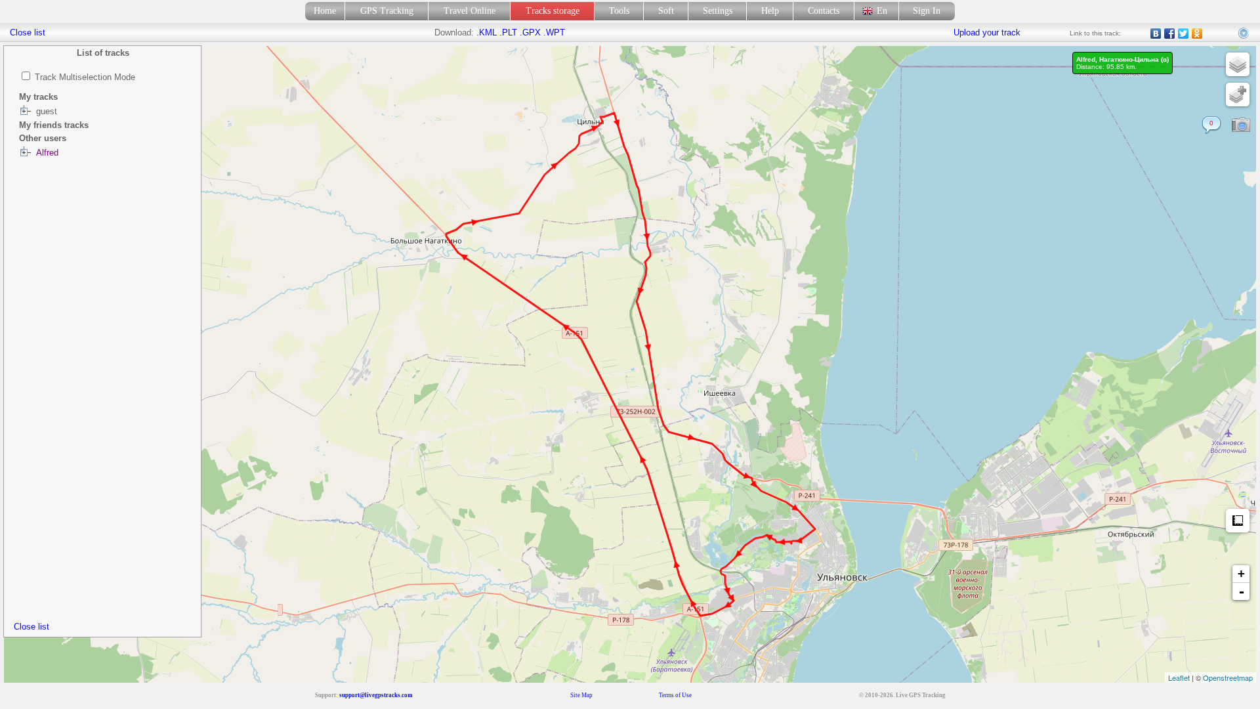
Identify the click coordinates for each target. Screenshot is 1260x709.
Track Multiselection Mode (85, 77)
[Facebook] (1170, 33)
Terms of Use (675, 695)
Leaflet (1179, 677)
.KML (486, 32)
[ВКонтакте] (1156, 33)
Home (325, 11)
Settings (718, 11)
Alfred (47, 153)
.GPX (530, 32)
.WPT (554, 32)
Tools (619, 11)
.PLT (508, 32)
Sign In (927, 11)
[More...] (1244, 33)
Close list (31, 627)
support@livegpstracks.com (376, 695)
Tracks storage (552, 11)
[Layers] (1238, 64)
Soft (666, 11)
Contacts (824, 11)
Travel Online (469, 11)
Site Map (581, 695)
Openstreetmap (1228, 677)
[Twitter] (1183, 33)
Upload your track (987, 32)
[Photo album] (1240, 125)
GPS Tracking (387, 11)
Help (770, 11)
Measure (1238, 520)
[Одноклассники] (1197, 33)
